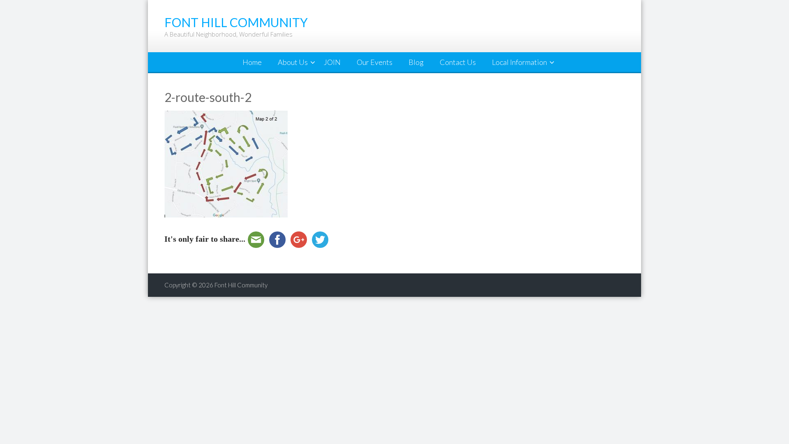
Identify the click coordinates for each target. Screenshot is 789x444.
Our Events (374, 62)
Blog (416, 62)
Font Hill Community (241, 285)
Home (252, 62)
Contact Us (458, 62)
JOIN (332, 62)
